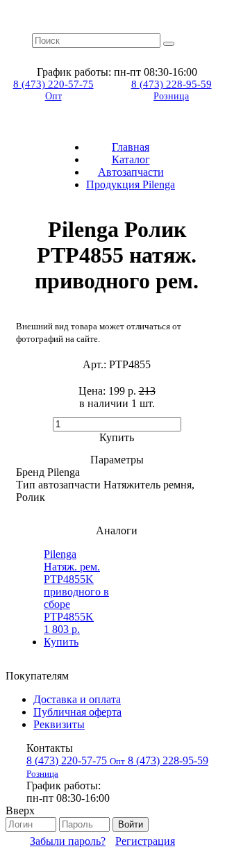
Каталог (131, 159)
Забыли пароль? (68, 841)
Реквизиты (59, 724)
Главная (130, 147)
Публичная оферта (77, 712)
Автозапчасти (131, 172)
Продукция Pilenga (130, 184)
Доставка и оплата (77, 699)
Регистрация (145, 841)
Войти (130, 824)
